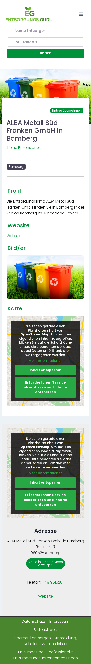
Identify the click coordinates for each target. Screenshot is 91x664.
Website (18, 225)
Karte (14, 308)
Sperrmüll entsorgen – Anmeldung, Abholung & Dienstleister (45, 641)
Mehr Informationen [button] (46, 361)
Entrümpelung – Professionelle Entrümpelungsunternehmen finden (45, 655)
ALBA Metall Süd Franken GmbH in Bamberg (35, 130)
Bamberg (16, 166)
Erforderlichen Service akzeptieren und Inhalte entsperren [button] (45, 387)
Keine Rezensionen (24, 147)
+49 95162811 (53, 582)
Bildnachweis (45, 629)
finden (51, 53)
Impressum (59, 621)
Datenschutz (33, 621)
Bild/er (16, 248)
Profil (14, 191)
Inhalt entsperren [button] (46, 370)
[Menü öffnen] (81, 14)
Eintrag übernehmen (67, 110)
